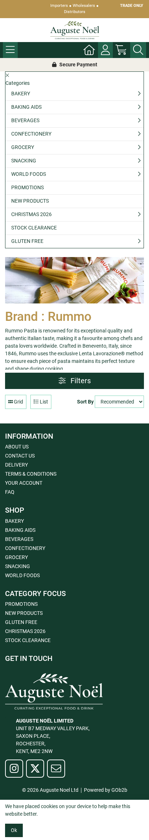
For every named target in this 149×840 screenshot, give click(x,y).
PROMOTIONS (27, 187)
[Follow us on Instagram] (14, 769)
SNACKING (23, 161)
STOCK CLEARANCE (34, 228)
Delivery (16, 465)
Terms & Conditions (30, 474)
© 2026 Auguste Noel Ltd (50, 790)
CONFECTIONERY (31, 134)
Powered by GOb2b (105, 790)
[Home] (89, 50)
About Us (17, 447)
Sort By (85, 402)
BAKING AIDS (26, 107)
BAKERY (20, 93)
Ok (14, 830)
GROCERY (22, 147)
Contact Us (20, 456)
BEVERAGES (25, 120)
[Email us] (56, 769)
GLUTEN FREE (27, 241)
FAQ (9, 492)
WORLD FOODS (28, 174)
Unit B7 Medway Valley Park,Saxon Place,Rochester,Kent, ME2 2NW (53, 736)
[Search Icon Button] (138, 50)
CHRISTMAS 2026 (31, 214)
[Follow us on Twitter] (35, 769)
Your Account (23, 483)
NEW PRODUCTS (30, 201)
